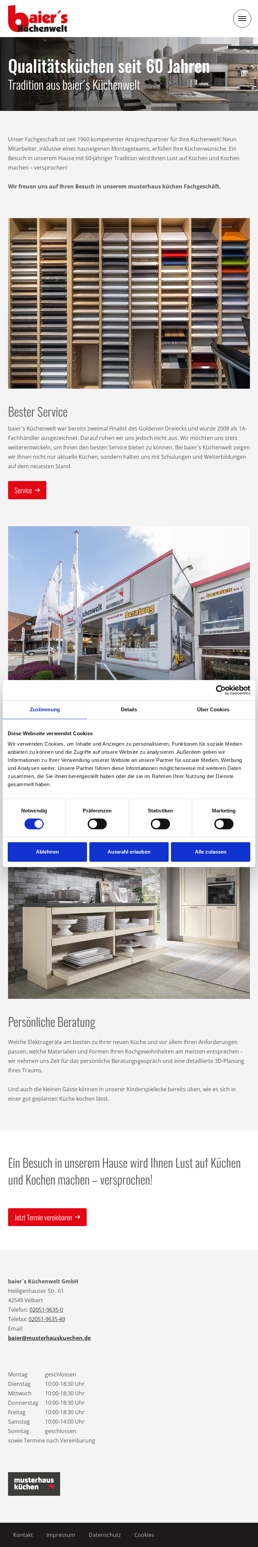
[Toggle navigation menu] (242, 18)
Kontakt (23, 1535)
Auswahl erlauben (129, 852)
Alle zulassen (210, 852)
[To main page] (38, 18)
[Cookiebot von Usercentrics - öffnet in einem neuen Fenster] (220, 690)
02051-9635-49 (47, 1319)
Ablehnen (47, 852)
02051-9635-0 (46, 1309)
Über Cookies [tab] (213, 709)
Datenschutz (105, 1535)
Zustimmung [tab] (45, 709)
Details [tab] (129, 709)
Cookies (144, 1535)
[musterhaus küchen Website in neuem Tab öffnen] (34, 1484)
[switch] (97, 824)
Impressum (60, 1535)
